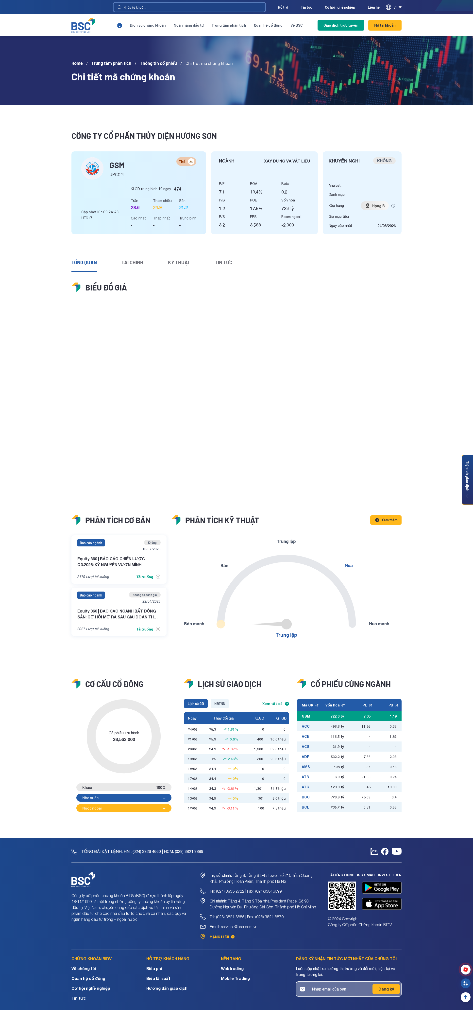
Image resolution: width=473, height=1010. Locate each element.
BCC (306, 797)
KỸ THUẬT (179, 262)
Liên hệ (374, 7)
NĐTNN (219, 704)
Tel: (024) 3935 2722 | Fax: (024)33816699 (246, 891)
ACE (305, 736)
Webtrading (232, 968)
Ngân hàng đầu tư (189, 25)
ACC (306, 726)
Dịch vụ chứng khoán (148, 25)
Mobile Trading (235, 978)
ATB (305, 777)
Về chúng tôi (83, 968)
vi (395, 7)
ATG (305, 787)
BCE (305, 807)
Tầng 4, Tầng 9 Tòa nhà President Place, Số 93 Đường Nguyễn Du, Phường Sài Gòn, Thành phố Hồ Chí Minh (263, 904)
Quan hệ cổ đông (268, 25)
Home (77, 63)
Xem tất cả (272, 704)
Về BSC (296, 25)
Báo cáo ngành (91, 543)
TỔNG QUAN (84, 262)
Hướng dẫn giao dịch (166, 988)
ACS (305, 746)
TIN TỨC (223, 262)
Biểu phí (154, 968)
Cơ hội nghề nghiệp (340, 7)
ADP (305, 757)
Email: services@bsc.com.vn (233, 926)
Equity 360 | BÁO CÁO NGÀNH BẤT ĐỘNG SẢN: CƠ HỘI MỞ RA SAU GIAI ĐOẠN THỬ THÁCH (117, 614)
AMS (306, 767)
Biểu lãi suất (158, 978)
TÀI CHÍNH (132, 262)
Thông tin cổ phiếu (158, 63)
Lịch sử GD (196, 704)
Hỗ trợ (283, 7)
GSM (306, 716)
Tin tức (306, 7)
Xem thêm (390, 520)
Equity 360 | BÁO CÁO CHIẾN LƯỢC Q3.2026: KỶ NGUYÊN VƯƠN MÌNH (111, 561)
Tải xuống (144, 576)
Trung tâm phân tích (229, 25)
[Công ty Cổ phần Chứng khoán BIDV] (83, 25)
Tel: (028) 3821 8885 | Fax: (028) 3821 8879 (247, 917)
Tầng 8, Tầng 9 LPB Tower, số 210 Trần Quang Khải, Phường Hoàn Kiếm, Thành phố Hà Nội (261, 878)
